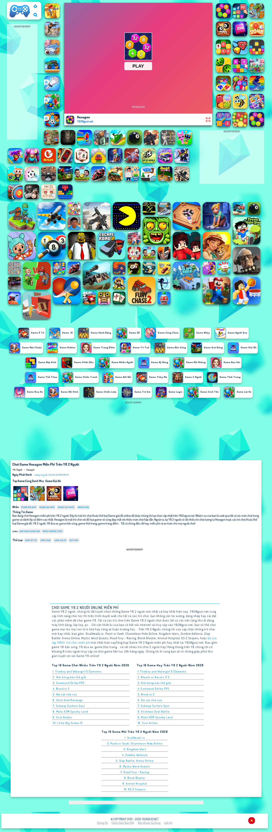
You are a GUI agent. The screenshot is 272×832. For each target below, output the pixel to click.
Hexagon (30, 469)
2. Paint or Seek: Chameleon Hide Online (135, 743)
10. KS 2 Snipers (135, 789)
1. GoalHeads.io (135, 737)
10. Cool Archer (148, 723)
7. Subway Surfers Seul (69, 706)
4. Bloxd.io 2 (61, 688)
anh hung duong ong (30, 531)
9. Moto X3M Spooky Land (155, 717)
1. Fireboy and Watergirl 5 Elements (77, 671)
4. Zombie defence (135, 755)
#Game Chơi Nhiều (66, 507)
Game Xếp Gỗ (31, 540)
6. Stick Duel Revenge (68, 700)
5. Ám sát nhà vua (65, 694)
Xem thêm (73, 540)
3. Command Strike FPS (69, 683)
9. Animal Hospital (134, 783)
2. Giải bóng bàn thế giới (69, 677)
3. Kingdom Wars (134, 749)
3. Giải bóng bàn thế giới (154, 683)
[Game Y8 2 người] (35, 6)
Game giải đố (53, 481)
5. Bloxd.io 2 (146, 694)
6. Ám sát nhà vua (150, 700)
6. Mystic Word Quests (135, 766)
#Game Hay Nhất (47, 507)
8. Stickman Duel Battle (154, 711)
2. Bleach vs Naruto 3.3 (153, 677)
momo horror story (53, 531)
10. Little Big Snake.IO (68, 723)
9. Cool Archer (62, 717)
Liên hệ (168, 823)
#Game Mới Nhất (28, 507)
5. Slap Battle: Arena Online (135, 760)
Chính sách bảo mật (123, 823)
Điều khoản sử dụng (149, 823)
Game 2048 (46, 540)
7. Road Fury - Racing (134, 772)
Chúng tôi (102, 823)
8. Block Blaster (134, 778)
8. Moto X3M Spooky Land (70, 711)
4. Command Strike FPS (153, 688)
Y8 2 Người (15, 4)
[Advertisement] (22, 84)
